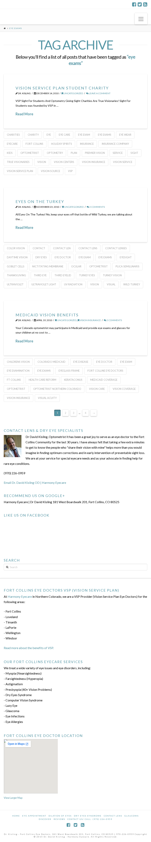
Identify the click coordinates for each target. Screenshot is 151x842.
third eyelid (62, 275)
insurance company (115, 143)
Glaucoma (131, 816)
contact (39, 248)
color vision (16, 248)
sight (134, 152)
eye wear (125, 134)
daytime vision (17, 257)
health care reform (42, 379)
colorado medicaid (51, 361)
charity (33, 134)
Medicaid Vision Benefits (47, 314)
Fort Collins (34, 143)
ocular (76, 266)
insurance (87, 143)
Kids (10, 152)
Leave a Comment (99, 93)
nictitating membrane (47, 266)
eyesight (126, 257)
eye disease (80, 361)
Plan (74, 152)
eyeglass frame (69, 370)
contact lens (87, 248)
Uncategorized (73, 93)
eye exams (104, 134)
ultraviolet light (43, 284)
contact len (62, 248)
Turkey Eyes (87, 275)
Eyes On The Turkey (40, 201)
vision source (50, 171)
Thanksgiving (16, 275)
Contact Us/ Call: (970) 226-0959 (89, 819)
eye (49, 134)
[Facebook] (134, 4)
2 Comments (97, 206)
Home (16, 816)
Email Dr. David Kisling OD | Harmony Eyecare (35, 482)
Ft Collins (14, 379)
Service (118, 152)
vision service (122, 162)
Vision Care (97, 388)
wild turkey (131, 284)
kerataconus (73, 379)
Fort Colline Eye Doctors (105, 370)
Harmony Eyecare (20, 596)
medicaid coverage (103, 379)
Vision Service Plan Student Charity (62, 88)
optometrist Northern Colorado (57, 388)
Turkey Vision (112, 275)
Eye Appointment (34, 816)
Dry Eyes (41, 257)
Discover (45, 819)
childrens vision (18, 361)
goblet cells (15, 266)
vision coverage (124, 388)
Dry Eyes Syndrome (87, 816)
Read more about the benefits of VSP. (29, 648)
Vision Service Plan (20, 171)
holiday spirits (61, 143)
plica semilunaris (127, 266)
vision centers (64, 162)
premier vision (95, 152)
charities (13, 134)
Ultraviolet (15, 284)
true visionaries (18, 162)
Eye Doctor (63, 257)
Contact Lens (113, 816)
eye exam (84, 134)
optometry (55, 152)
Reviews (59, 819)
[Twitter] (140, 4)
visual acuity (47, 397)
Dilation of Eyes (60, 816)
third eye (40, 275)
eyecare (12, 143)
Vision (41, 162)
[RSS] (145, 4)
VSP (70, 171)
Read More (24, 114)
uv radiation (73, 284)
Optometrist (29, 152)
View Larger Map (13, 797)
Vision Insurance (93, 162)
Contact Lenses (116, 248)
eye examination (18, 370)
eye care (64, 134)
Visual (111, 284)
